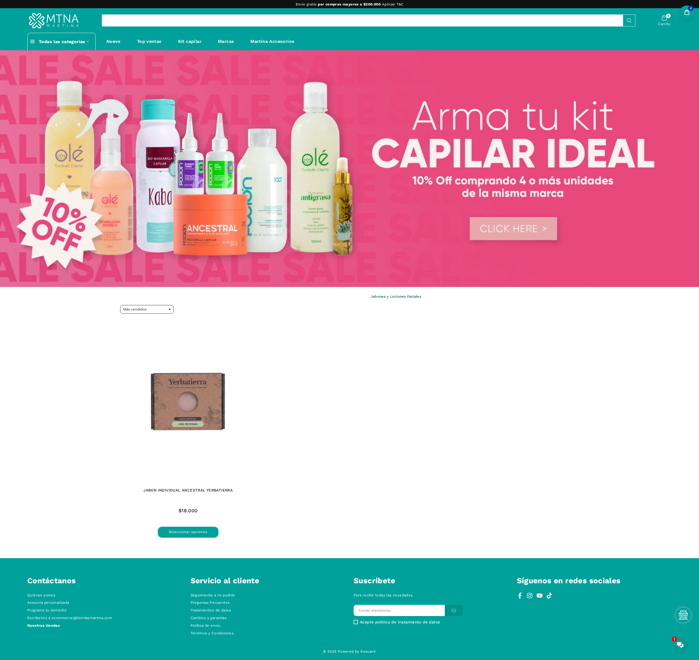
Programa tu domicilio (47, 610)
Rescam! (368, 651)
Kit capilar (190, 41)
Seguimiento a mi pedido (213, 595)
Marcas (226, 41)
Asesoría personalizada (48, 602)
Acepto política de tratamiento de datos (400, 622)
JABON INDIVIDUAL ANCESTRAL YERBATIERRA (188, 490)
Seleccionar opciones (188, 532)
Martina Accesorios (272, 41)
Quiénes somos (41, 595)
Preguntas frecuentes (210, 602)
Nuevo (113, 41)
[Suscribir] (454, 610)
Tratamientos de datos (211, 610)
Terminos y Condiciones (212, 633)
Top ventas (149, 41)
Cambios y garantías (209, 618)
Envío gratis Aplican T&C (350, 4)
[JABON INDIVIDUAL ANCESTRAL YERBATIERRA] (188, 402)
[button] (664, 21)
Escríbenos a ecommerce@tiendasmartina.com (69, 618)
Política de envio (206, 625)
